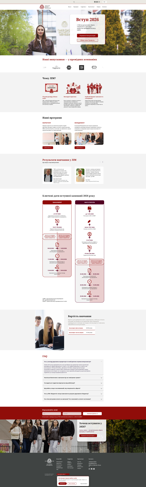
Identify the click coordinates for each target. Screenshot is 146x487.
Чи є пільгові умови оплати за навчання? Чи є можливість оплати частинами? (67, 399)
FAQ (57, 469)
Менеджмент (59, 461)
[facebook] (95, 2)
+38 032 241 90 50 (92, 461)
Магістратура (70, 467)
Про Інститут (91, 6)
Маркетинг (58, 463)
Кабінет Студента (69, 462)
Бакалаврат (70, 466)
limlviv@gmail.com (93, 463)
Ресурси (69, 464)
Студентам (83, 6)
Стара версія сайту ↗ (61, 474)
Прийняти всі (62, 483)
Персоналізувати (83, 483)
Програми (75, 6)
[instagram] (99, 2)
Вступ (69, 6)
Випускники (80, 466)
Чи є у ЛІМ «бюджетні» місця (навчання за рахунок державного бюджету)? (66, 393)
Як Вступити (59, 465)
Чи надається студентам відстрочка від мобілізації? (59, 383)
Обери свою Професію (87, 40)
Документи (79, 463)
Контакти (104, 6)
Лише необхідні (72, 483)
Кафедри (79, 465)
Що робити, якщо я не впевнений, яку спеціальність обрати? (62, 388)
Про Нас (79, 461)
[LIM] (45, 6)
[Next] (103, 162)
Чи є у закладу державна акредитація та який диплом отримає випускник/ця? (67, 361)
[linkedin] (97, 2)
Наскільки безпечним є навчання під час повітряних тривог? (62, 377)
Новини (98, 6)
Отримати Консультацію (59, 467)
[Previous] (100, 162)
